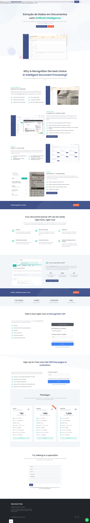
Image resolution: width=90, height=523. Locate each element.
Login (72, 1)
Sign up (76, 1)
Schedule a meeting (52, 193)
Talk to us (21, 438)
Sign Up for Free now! (42, 26)
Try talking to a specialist (52, 280)
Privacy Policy (52, 487)
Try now (51, 26)
